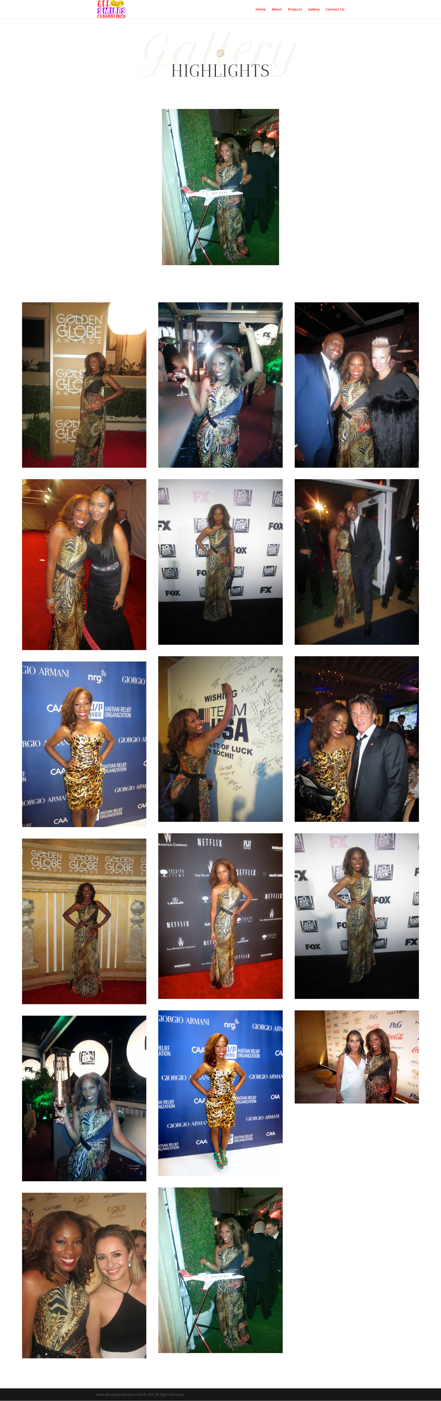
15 (244, 256)
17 (251, 256)
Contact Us (335, 9)
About (277, 9)
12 (232, 256)
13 (236, 256)
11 (228, 256)
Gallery (314, 9)
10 (224, 256)
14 (240, 256)
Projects (295, 9)
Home (261, 9)
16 (248, 256)
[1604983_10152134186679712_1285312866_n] (220, 264)
